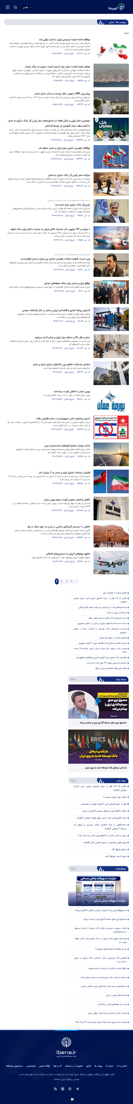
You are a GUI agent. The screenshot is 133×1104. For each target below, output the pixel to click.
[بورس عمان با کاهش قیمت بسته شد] (111, 400)
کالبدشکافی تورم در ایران (116, 995)
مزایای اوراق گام (119, 849)
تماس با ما (122, 1066)
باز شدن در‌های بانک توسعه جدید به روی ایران (105, 768)
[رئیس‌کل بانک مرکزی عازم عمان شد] (111, 211)
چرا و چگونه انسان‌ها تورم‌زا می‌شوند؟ (110, 949)
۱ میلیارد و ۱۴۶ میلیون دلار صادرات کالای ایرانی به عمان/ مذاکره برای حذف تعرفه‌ (50, 229)
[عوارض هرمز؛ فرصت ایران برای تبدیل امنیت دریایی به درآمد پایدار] (111, 75)
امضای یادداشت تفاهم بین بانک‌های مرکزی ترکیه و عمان (61, 364)
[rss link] (55, 1088)
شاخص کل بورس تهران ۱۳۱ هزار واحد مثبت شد (106, 663)
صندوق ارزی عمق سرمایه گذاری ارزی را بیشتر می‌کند (103, 723)
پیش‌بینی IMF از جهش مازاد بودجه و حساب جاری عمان (62, 94)
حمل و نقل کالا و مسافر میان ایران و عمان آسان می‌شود (62, 337)
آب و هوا (57, 1066)
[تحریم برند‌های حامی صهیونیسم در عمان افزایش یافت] (111, 427)
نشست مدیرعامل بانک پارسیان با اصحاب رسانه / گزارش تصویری (100, 630)
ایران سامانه (59, 1079)
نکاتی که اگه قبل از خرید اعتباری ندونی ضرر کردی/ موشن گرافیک (100, 600)
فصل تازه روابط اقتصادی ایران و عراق (110, 668)
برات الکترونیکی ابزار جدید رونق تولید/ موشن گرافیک (101, 818)
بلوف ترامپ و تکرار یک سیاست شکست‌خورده (107, 968)
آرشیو (88, 1066)
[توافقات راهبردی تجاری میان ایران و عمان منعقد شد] (111, 157)
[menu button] (7, 7)
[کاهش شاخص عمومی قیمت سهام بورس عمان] (111, 508)
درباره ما (109, 1066)
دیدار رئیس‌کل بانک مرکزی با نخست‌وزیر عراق (107, 618)
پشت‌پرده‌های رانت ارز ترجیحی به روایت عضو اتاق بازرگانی (102, 607)
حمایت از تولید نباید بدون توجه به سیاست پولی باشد (103, 977)
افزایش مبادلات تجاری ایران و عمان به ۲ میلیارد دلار (64, 473)
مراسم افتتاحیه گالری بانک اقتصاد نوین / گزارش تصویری (102, 643)
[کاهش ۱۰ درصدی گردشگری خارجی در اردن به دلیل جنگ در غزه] (111, 535)
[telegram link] (77, 1088)
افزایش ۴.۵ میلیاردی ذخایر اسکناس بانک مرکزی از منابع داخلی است (100, 959)
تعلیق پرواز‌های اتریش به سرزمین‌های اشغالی (68, 554)
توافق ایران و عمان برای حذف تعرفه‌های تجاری (67, 283)
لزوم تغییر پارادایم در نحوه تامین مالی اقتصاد (104, 842)
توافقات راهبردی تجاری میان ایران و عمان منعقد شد (64, 148)
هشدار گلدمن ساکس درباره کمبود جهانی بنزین (107, 1013)
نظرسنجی (31, 1066)
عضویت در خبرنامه (74, 1066)
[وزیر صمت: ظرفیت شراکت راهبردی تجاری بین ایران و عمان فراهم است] (111, 265)
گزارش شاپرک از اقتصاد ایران (114, 592)
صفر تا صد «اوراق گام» (115, 856)
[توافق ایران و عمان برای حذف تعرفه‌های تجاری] (111, 292)
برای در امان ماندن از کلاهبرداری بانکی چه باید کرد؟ (102, 835)
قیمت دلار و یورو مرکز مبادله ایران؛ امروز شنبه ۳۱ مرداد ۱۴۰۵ (100, 1022)
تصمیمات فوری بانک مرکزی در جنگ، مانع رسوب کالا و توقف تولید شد (100, 940)
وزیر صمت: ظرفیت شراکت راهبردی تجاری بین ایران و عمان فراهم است (55, 259)
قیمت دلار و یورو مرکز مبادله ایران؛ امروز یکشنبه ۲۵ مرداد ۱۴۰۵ (100, 650)
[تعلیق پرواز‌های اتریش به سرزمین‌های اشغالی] (111, 562)
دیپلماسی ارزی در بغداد (116, 612)
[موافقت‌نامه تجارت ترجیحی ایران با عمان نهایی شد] (111, 48)
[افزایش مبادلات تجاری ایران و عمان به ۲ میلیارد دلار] (111, 481)
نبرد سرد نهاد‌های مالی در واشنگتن (112, 1004)
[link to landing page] (108, 7)
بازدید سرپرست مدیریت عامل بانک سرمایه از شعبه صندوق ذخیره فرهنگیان (100, 930)
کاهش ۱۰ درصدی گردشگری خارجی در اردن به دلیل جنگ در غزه (59, 527)
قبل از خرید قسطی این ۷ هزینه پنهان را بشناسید (103, 804)
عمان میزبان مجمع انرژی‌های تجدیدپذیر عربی (67, 445)
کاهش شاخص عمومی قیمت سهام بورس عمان (67, 500)
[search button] (15, 7)
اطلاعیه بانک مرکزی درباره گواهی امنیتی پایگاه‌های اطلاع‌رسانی (101, 657)
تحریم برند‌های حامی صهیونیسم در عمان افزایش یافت (63, 418)
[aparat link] (70, 1088)
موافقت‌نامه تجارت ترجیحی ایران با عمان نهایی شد (64, 39)
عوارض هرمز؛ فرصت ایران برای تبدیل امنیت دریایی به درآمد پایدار (57, 66)
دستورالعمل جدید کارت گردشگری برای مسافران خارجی (103, 986)
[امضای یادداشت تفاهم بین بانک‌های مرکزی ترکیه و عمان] (111, 373)
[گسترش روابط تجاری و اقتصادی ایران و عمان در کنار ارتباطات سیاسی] (111, 319)
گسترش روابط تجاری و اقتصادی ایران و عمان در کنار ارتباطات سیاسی (56, 310)
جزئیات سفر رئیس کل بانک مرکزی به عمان (69, 175)
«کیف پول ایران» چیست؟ (114, 797)
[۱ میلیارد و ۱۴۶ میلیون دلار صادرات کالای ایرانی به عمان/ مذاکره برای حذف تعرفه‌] (111, 238)
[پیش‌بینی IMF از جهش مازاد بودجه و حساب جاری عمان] (111, 102)
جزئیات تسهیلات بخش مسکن (109, 901)
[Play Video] (98, 701)
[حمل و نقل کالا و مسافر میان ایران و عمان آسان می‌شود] (111, 346)
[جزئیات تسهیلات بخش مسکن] (98, 890)
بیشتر (72, 679)
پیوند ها (98, 1066)
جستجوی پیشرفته (14, 1066)
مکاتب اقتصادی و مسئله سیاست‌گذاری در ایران (104, 811)
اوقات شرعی (44, 1066)
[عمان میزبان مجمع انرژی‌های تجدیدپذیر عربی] (111, 454)
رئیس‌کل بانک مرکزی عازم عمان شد (72, 205)
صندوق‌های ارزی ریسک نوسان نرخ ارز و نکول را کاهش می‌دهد (100, 910)
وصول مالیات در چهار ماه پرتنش (112, 637)
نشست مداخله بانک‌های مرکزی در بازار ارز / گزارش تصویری (102, 623)
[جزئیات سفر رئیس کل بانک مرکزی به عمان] (111, 184)
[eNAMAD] (66, 1100)
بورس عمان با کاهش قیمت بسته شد (72, 391)
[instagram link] (62, 1088)
